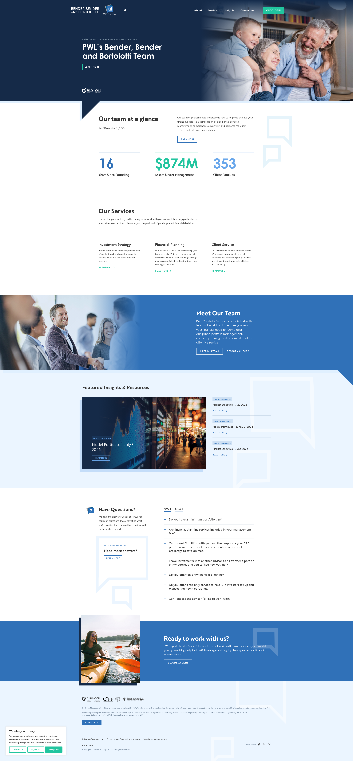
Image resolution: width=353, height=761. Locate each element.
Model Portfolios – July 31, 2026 (113, 447)
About (198, 10)
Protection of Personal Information (123, 739)
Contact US (91, 722)
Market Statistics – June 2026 (230, 449)
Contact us (247, 10)
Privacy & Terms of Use (92, 739)
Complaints (87, 745)
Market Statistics (222, 399)
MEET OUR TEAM (209, 351)
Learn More (113, 558)
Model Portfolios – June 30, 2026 (232, 427)
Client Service (223, 244)
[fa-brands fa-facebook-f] (259, 744)
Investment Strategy (115, 244)
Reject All (35, 749)
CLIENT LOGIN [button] (273, 10)
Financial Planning (169, 244)
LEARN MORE (92, 66)
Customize (18, 749)
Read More (105, 267)
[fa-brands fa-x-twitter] (269, 744)
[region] (36, 740)
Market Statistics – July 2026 (229, 404)
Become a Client (237, 351)
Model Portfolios (102, 438)
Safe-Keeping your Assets (155, 739)
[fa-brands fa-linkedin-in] (264, 744)
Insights (229, 10)
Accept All (54, 749)
